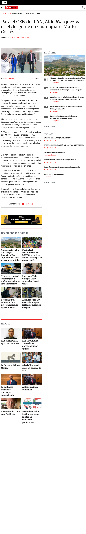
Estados (6, 14)
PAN (38, 14)
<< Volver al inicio (50, 126)
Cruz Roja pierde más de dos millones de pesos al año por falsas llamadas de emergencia (67, 98)
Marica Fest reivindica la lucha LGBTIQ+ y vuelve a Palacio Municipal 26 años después (66, 89)
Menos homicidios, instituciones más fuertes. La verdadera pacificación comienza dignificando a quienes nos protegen (31, 417)
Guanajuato (30, 14)
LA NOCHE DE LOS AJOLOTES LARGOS (10, 342)
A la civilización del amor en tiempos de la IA (31, 368)
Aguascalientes (51, 155)
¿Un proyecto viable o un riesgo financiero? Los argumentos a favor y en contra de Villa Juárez (67, 79)
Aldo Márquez (17, 14)
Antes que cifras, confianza (30, 388)
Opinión (48, 177)
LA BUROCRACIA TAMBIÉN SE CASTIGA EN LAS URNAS (30, 345)
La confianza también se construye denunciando (7, 391)
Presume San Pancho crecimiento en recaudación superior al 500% (63, 117)
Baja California (51, 140)
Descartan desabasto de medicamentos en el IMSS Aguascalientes (66, 108)
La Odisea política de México (10, 366)
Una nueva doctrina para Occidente (10, 412)
